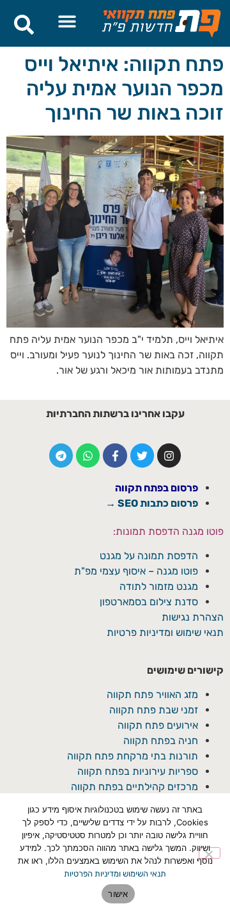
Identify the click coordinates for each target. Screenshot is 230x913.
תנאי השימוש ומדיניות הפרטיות (115, 873)
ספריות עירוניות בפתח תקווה (137, 771)
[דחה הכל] (209, 853)
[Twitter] (142, 455)
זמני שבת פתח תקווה (153, 710)
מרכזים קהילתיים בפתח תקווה (134, 787)
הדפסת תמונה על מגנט (149, 556)
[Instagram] (169, 455)
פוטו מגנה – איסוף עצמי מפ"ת (136, 571)
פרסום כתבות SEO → (151, 503)
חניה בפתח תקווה (160, 740)
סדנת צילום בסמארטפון (149, 602)
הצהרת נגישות (193, 617)
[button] (66, 20)
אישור (118, 894)
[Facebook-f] (114, 455)
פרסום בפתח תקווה (156, 488)
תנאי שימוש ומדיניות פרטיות (165, 632)
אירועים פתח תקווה (158, 725)
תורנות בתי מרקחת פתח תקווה (132, 756)
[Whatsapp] (88, 455)
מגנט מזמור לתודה (157, 586)
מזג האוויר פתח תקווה (152, 694)
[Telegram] (61, 455)
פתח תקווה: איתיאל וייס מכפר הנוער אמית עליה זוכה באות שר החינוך (124, 88)
